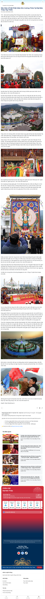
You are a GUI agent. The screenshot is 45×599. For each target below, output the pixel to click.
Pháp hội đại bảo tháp (7, 590)
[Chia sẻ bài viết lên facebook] (37, 408)
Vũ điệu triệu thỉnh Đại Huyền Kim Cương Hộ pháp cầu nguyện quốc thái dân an (30, 436)
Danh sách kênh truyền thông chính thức (12, 575)
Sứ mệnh (5, 581)
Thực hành (25, 582)
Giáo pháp (25, 578)
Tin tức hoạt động (10, 5)
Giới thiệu (5, 578)
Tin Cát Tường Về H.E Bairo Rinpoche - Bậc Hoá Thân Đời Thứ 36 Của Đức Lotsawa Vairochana (31, 447)
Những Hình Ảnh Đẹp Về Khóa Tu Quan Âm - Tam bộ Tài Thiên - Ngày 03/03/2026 (31, 457)
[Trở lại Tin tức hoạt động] (2, 408)
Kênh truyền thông (7, 572)
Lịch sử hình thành (7, 582)
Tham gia (39, 567)
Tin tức (4, 588)
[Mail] (40, 408)
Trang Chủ (4, 5)
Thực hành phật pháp (28, 581)
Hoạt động (5, 584)
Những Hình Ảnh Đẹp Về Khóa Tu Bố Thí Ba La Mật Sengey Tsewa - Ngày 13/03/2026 (31, 467)
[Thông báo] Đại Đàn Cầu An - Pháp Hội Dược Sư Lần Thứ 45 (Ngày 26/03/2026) (30, 477)
